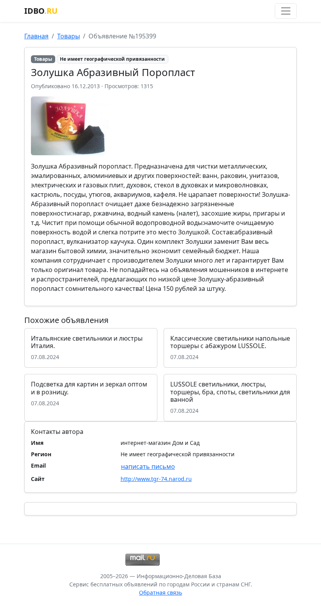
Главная (36, 36)
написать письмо (148, 466)
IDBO (41, 10)
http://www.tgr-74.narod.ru (156, 479)
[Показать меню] (286, 11)
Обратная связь (160, 592)
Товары (68, 36)
